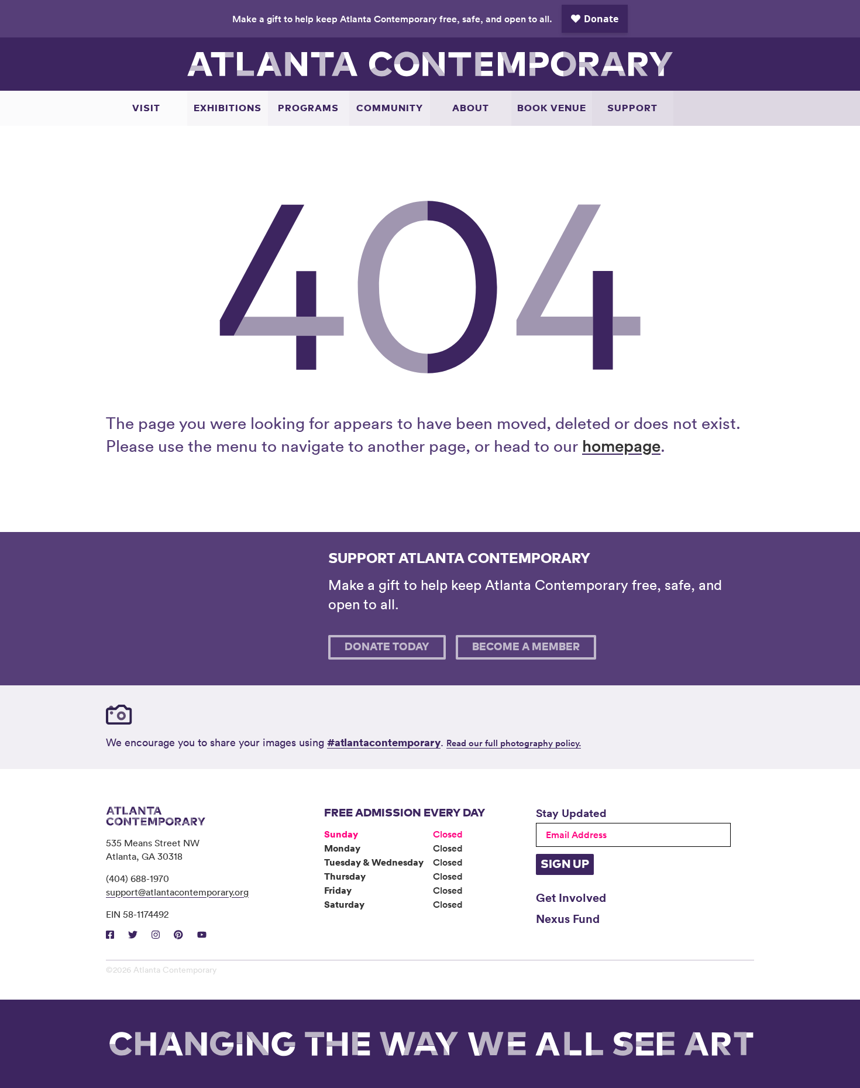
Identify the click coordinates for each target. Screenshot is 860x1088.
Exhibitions (228, 108)
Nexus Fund (568, 918)
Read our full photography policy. (513, 743)
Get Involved (571, 897)
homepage (621, 445)
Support (632, 108)
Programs (308, 108)
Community (389, 108)
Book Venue (551, 108)
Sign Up (565, 864)
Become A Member (526, 647)
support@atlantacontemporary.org (177, 892)
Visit (146, 108)
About (470, 108)
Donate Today (387, 647)
